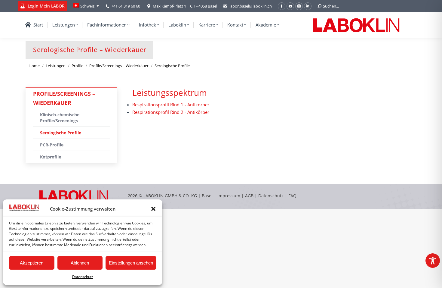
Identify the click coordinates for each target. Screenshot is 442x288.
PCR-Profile (51, 145)
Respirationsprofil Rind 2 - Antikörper (170, 112)
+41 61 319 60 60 (125, 6)
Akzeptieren (31, 262)
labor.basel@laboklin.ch (250, 6)
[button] (153, 209)
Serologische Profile (60, 133)
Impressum (228, 196)
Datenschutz (82, 276)
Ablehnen (80, 262)
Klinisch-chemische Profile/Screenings (59, 118)
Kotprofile (50, 157)
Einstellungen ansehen (131, 262)
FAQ (292, 196)
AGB (250, 196)
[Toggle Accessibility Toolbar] (432, 260)
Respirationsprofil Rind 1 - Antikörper (170, 105)
